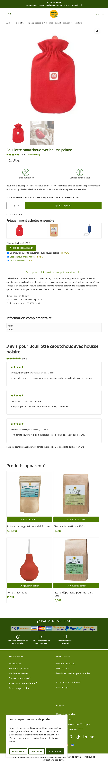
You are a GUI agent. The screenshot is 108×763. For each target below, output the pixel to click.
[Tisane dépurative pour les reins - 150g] (76, 560)
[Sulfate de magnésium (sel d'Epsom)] (29, 493)
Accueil (9, 23)
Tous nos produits (19, 688)
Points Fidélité (74, 5)
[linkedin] (85, 736)
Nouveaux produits (19, 668)
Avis (80, 272)
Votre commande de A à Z (23, 683)
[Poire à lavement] (29, 560)
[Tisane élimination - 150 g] (76, 493)
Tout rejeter (36, 751)
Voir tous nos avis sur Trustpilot (73, 724)
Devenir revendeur (66, 714)
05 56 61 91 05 (54, 2)
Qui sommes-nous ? (20, 678)
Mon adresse (63, 668)
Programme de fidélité (68, 682)
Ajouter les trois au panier (21, 248)
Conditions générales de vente (69, 756)
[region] (37, 736)
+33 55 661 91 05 (41, 643)
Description (31, 272)
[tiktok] (78, 736)
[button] (97, 30)
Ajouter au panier (63, 205)
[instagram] (71, 736)
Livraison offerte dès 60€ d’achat (45, 5)
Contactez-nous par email (65, 642)
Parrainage (62, 687)
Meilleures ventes (18, 673)
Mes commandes (65, 663)
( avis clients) (33, 155)
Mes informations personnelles (73, 673)
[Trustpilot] (92, 736)
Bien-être (20, 23)
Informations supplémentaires (58, 272)
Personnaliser (18, 751)
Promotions (15, 663)
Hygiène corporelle (35, 23)
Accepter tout (55, 751)
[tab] (32, 272)
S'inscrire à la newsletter (69, 729)
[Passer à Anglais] (72, 745)
